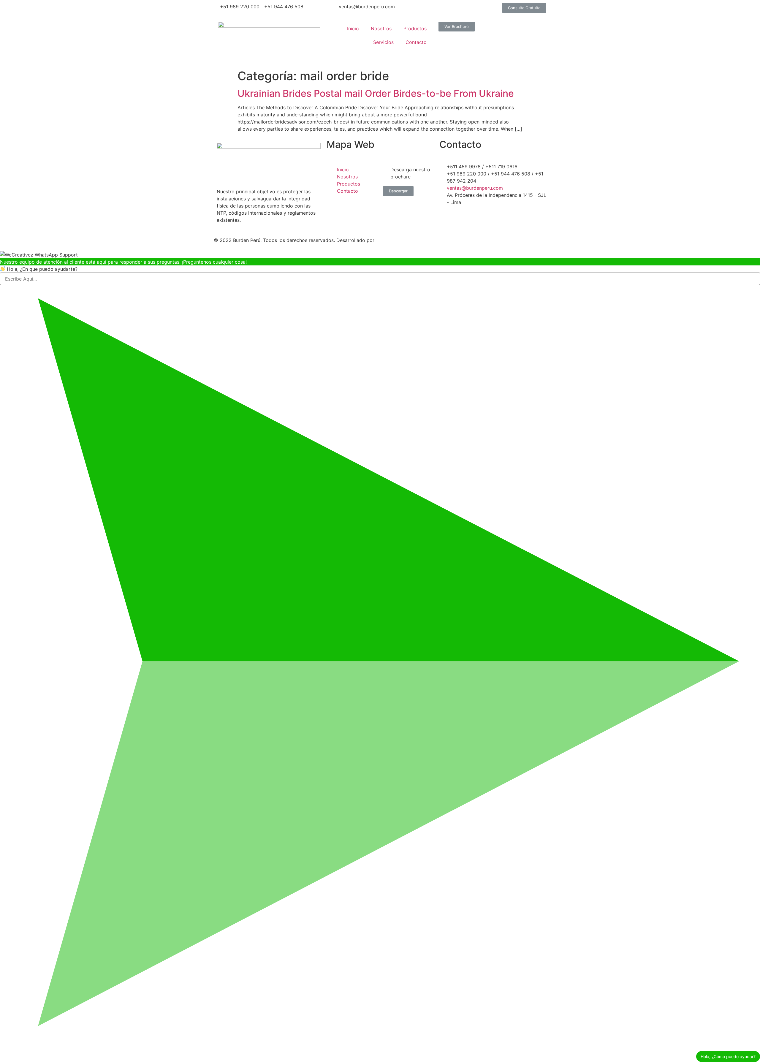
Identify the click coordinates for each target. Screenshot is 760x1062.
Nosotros (381, 28)
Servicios (383, 42)
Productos (415, 28)
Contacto (416, 42)
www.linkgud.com (397, 240)
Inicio (353, 28)
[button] (524, 8)
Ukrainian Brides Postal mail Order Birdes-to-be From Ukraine (376, 93)
